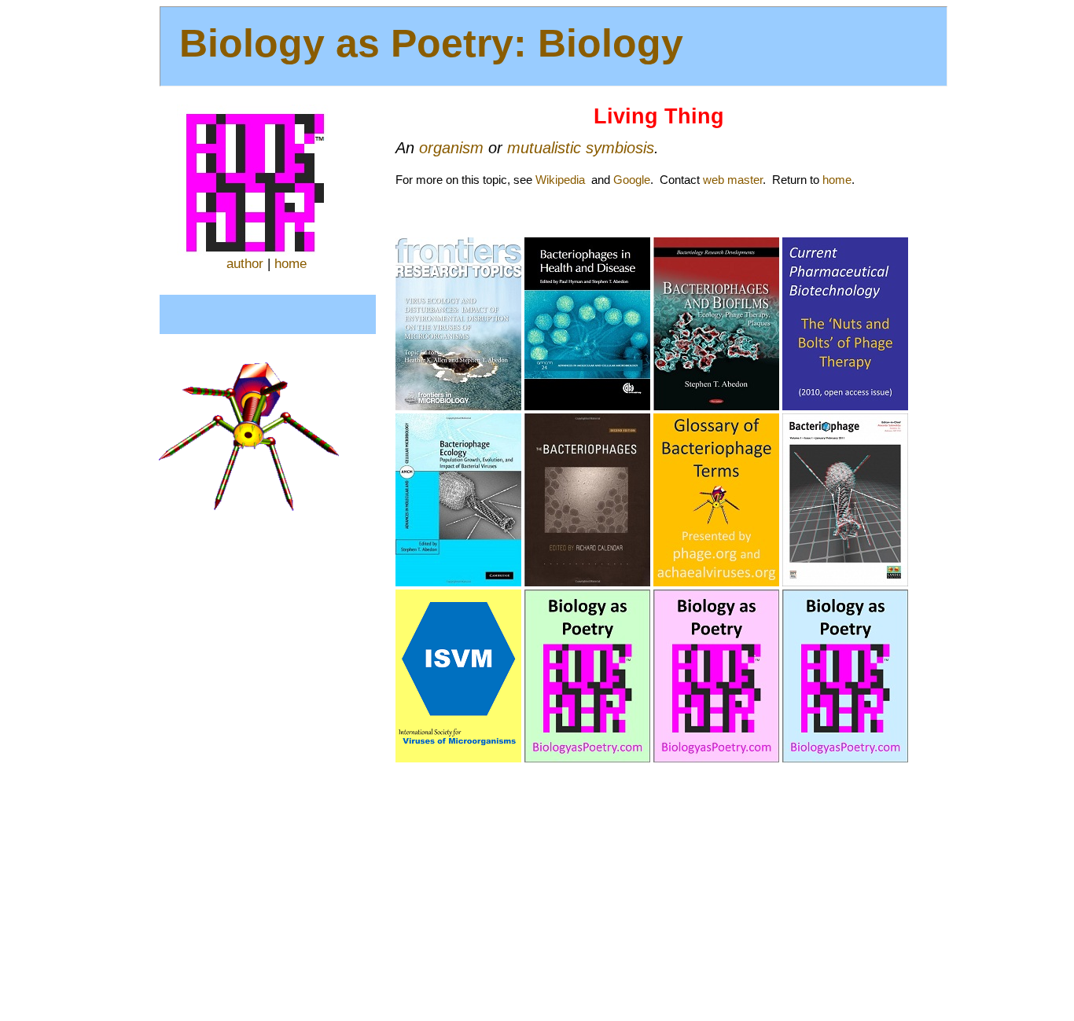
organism (451, 147)
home (290, 263)
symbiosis (620, 147)
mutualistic (544, 147)
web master (733, 179)
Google (631, 179)
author (244, 263)
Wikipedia (560, 179)
